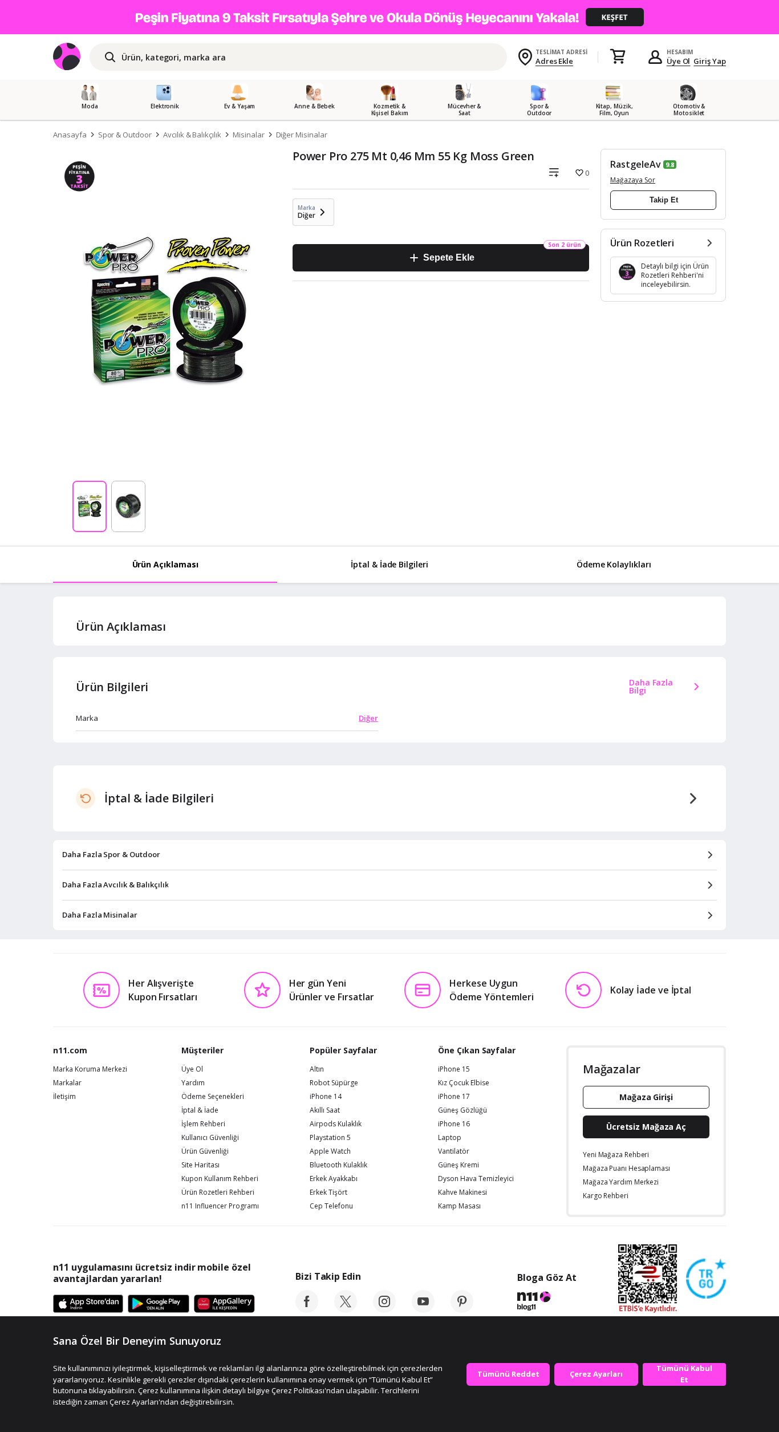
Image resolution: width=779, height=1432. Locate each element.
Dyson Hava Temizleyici (476, 1178)
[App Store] (88, 1304)
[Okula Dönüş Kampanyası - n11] (389, 17)
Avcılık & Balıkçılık (192, 134)
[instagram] (384, 1309)
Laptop (449, 1137)
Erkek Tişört (328, 1192)
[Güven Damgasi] (706, 1279)
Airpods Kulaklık (336, 1124)
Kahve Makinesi (462, 1192)
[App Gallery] (224, 1304)
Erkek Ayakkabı (334, 1178)
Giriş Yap (709, 61)
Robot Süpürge (334, 1083)
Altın (317, 1069)
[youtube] (423, 1309)
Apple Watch (330, 1151)
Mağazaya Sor (632, 180)
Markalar (67, 1083)
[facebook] (306, 1309)
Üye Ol (679, 61)
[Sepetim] (617, 57)
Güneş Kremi (458, 1165)
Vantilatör (453, 1151)
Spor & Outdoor (125, 134)
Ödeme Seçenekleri (212, 1096)
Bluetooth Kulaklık (338, 1165)
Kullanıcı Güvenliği (210, 1137)
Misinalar (249, 134)
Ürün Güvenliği (205, 1151)
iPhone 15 (454, 1069)
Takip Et (664, 200)
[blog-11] (546, 1302)
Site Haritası (200, 1165)
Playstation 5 (330, 1137)
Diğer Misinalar (301, 134)
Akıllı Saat (325, 1110)
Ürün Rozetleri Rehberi (217, 1192)
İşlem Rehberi (203, 1124)
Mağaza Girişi (646, 1097)
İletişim (64, 1096)
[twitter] (345, 1309)
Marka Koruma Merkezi (90, 1069)
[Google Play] (158, 1304)
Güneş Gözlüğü (462, 1110)
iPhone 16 (454, 1124)
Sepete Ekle (448, 257)
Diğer (368, 718)
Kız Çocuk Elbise (463, 1083)
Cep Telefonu (331, 1206)
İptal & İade (199, 1110)
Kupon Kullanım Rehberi (219, 1178)
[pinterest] (462, 1309)
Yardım (193, 1083)
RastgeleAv (635, 164)
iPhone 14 (326, 1096)
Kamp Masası (459, 1206)
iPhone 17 (454, 1096)
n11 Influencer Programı (220, 1206)
